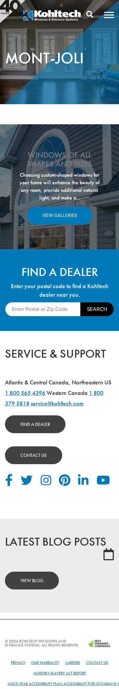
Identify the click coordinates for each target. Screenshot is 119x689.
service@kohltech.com (57, 403)
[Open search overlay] (89, 15)
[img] (51, 20)
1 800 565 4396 (25, 393)
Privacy (18, 662)
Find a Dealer (35, 424)
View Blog (31, 581)
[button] (109, 15)
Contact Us (33, 455)
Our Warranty (45, 662)
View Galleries (59, 215)
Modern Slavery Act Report (59, 673)
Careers (72, 662)
